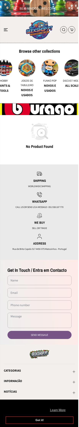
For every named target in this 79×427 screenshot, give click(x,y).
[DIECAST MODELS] (66, 68)
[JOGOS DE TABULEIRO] (20, 68)
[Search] (63, 29)
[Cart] (71, 29)
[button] (6, 30)
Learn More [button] (58, 410)
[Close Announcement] (72, 8)
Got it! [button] (39, 420)
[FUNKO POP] (43, 68)
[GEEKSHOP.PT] (39, 29)
